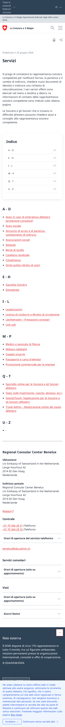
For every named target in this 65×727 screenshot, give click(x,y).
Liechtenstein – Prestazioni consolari (28, 319)
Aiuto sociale (13, 226)
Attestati (11, 245)
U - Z (10, 188)
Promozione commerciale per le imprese (30, 364)
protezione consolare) (19, 221)
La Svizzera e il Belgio (22, 28)
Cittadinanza (13, 260)
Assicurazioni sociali (18, 240)
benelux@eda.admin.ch (16, 548)
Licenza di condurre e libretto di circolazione (32, 314)
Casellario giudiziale (18, 255)
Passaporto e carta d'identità (23, 359)
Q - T (11, 181)
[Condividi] (60, 39)
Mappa (7, 511)
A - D (11, 150)
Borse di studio (15, 250)
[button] (59, 632)
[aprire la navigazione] (60, 28)
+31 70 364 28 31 (13, 525)
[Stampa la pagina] (53, 39)
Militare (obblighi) (16, 349)
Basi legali (16, 714)
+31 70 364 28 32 (13, 529)
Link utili (11, 324)
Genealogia (12, 289)
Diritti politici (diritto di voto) (23, 265)
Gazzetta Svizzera (16, 284)
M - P (11, 173)
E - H (10, 157)
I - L (10, 165)
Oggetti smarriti (15, 354)
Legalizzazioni (14, 309)
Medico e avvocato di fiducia (23, 344)
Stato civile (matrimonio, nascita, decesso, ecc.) (34, 393)
